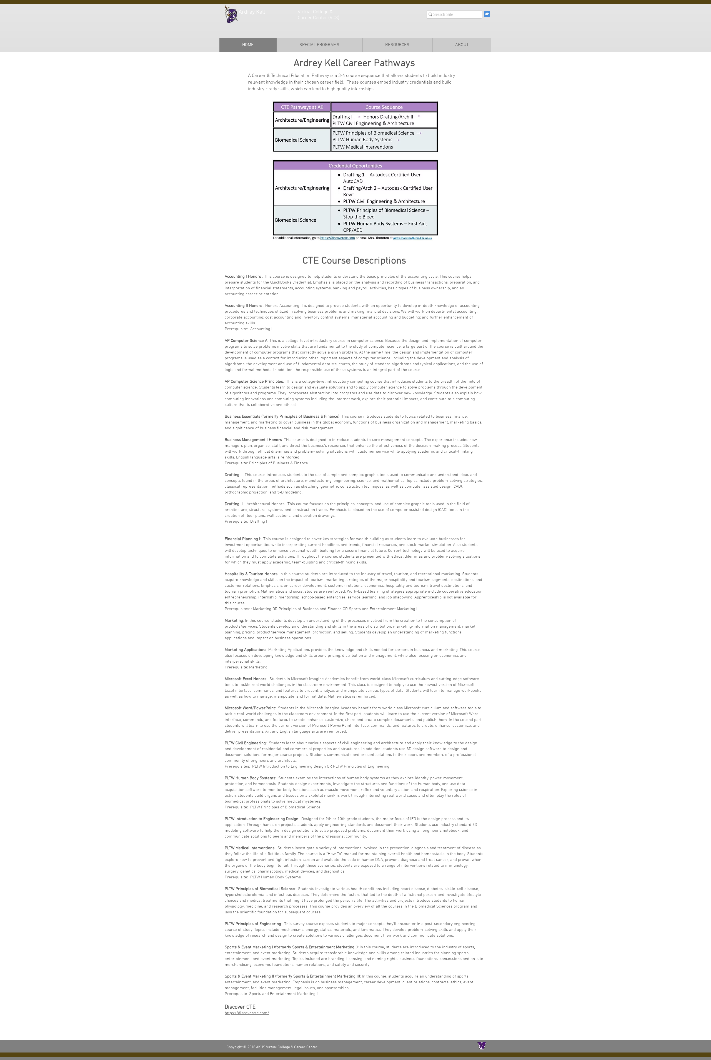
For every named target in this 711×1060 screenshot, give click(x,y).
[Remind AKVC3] (487, 14)
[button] (319, 45)
